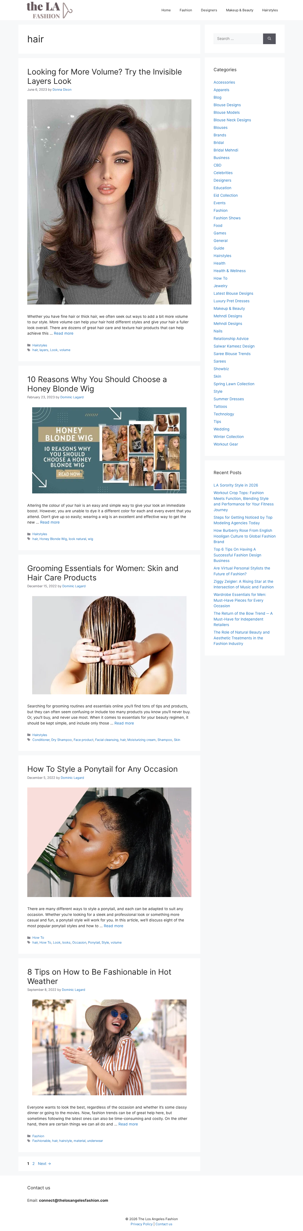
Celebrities (223, 173)
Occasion (79, 942)
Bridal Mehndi (226, 150)
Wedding (221, 429)
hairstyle (65, 1141)
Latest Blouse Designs (233, 293)
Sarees (220, 361)
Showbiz (221, 369)
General (221, 240)
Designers (209, 10)
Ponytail (94, 942)
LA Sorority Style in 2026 (236, 485)
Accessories (224, 82)
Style (105, 942)
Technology (224, 414)
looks (66, 942)
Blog (217, 97)
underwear (95, 1141)
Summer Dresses (229, 399)
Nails (218, 331)
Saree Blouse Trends (232, 353)
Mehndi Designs (228, 316)
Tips (217, 421)
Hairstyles (270, 10)
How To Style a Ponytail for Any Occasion (102, 769)
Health (219, 263)
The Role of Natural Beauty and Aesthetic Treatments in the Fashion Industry (242, 638)
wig (90, 539)
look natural (77, 539)
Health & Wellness (230, 271)
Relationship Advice (231, 338)
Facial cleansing (106, 740)
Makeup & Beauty (239, 10)
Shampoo (164, 740)
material (79, 1141)
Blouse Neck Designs (232, 120)
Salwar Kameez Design (234, 346)
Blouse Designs (227, 105)
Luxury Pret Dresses (232, 301)
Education (222, 188)
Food (218, 225)
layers (43, 350)
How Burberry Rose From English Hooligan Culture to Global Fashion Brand (245, 536)
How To (38, 937)
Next (44, 1163)
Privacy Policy (142, 1224)
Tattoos (220, 406)
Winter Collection (229, 436)
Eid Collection (226, 195)
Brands (220, 135)
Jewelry (220, 286)
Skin (177, 740)
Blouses (221, 127)
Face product (83, 740)
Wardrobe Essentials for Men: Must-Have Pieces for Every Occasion (240, 600)
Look (54, 350)
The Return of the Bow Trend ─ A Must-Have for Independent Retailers (243, 619)
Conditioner (40, 740)
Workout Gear (226, 444)
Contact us (163, 1224)
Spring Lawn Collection (234, 384)
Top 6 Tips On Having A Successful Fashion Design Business (237, 555)
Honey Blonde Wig (53, 539)
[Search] (269, 38)
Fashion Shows (227, 218)
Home (166, 10)
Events (220, 203)
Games (220, 233)
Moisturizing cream (141, 740)
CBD (217, 165)
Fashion (186, 10)
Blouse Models (227, 112)
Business (222, 157)
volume (64, 350)
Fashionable (41, 1141)
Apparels (221, 90)
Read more (63, 333)
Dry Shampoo (61, 740)
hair (35, 350)
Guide (219, 248)
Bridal (219, 142)
